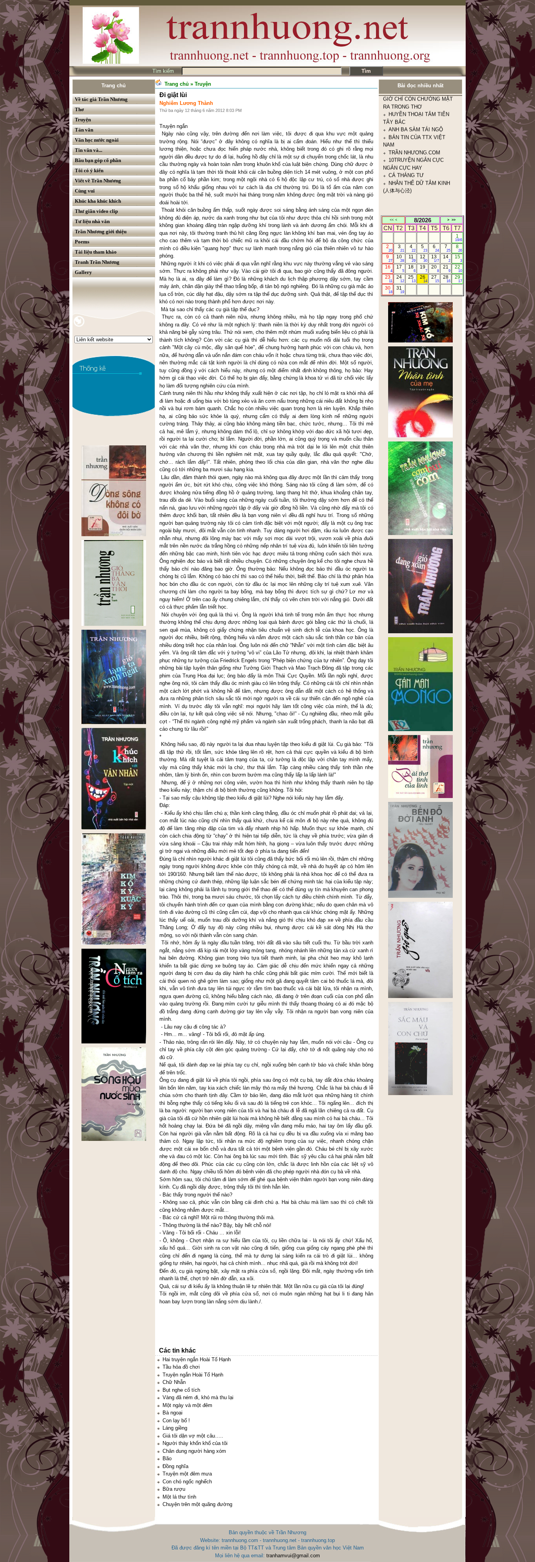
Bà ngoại (173, 1413)
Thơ (79, 109)
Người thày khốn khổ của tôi (195, 1443)
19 (423, 268)
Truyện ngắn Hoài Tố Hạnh (193, 1375)
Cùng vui (85, 191)
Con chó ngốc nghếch (187, 1482)
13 (435, 258)
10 (400, 258)
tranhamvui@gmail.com (293, 1555)
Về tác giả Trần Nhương (101, 99)
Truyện (83, 120)
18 (412, 268)
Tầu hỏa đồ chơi (181, 1367)
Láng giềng (175, 1428)
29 (458, 278)
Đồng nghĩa (175, 1466)
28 (446, 278)
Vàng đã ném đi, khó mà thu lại (198, 1397)
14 (446, 258)
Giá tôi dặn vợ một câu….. (193, 1436)
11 (412, 258)
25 (412, 278)
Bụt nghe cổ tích (181, 1390)
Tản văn (84, 130)
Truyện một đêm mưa (187, 1474)
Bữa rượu (174, 1489)
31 (400, 289)
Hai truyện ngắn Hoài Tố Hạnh (197, 1359)
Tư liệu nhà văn (92, 221)
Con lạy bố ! (176, 1420)
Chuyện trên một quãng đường (197, 1504)
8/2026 (422, 220)
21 (446, 268)
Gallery (83, 272)
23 (388, 278)
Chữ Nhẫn (174, 1382)
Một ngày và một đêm (187, 1405)
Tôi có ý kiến (89, 170)
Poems (82, 242)
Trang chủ (113, 85)
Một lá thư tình (179, 1497)
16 (388, 268)
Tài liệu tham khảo (96, 252)
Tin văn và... (88, 150)
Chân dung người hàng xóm (194, 1451)
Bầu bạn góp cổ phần (98, 160)
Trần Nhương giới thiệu (101, 231)
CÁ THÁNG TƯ (406, 112)
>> (453, 220)
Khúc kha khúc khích (98, 201)
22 (458, 268)
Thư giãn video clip (96, 211)
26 (423, 278)
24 (400, 278)
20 (435, 268)
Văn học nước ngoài (97, 140)
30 (388, 289)
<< (392, 220)
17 (400, 268)
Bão (167, 1458)
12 (423, 258)
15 (458, 258)
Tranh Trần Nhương (97, 262)
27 (435, 278)
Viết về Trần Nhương (98, 181)
